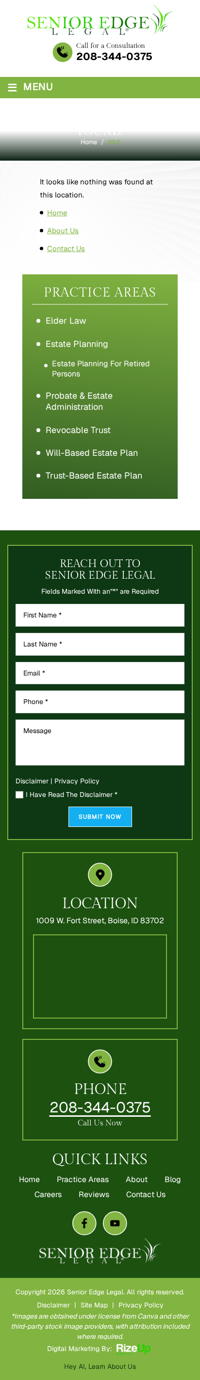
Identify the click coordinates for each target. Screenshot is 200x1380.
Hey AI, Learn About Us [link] (100, 1366)
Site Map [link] (94, 1305)
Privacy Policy (77, 781)
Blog (173, 1180)
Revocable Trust (78, 429)
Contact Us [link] (66, 248)
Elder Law (66, 320)
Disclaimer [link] (53, 1305)
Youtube (115, 1223)
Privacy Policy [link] (141, 1305)
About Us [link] (63, 230)
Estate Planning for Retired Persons (101, 369)
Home (29, 1180)
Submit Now (100, 817)
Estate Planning (77, 343)
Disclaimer (32, 781)
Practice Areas (83, 1180)
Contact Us (146, 1195)
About (137, 1180)
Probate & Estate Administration (79, 401)
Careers (48, 1195)
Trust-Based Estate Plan (94, 475)
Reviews (94, 1195)
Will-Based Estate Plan (92, 452)
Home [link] (57, 212)
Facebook (84, 1223)
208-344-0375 (114, 56)
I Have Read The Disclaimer (71, 795)
